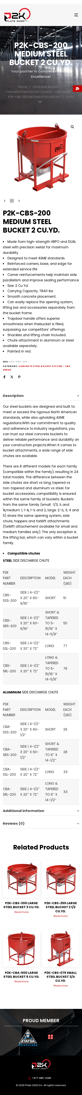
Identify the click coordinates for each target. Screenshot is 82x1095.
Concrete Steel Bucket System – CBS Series (38, 92)
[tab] (41, 395)
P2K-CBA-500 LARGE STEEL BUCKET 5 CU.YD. (21, 975)
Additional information (23, 810)
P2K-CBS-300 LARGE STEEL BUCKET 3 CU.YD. (21, 905)
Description (13, 395)
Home (22, 87)
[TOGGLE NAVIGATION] (65, 15)
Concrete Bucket (45, 87)
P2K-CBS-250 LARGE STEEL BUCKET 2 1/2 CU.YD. (60, 907)
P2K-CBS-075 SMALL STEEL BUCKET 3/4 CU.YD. (60, 977)
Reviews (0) (14, 823)
